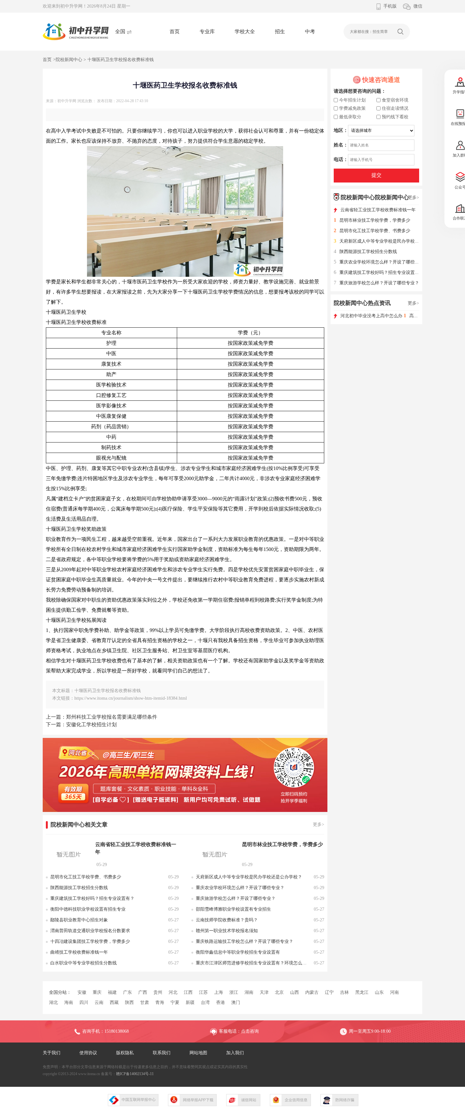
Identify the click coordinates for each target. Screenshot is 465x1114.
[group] (185, 775)
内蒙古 (312, 992)
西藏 (114, 1002)
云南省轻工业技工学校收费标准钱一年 (378, 209)
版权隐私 (125, 1052)
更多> (318, 824)
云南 (99, 1002)
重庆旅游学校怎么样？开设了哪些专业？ (376, 283)
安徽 (82, 992)
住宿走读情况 (395, 108)
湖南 (249, 992)
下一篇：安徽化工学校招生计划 (81, 724)
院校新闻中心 (69, 59)
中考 (310, 31)
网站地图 (198, 1052)
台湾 (205, 1002)
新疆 (190, 1002)
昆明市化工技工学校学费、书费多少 (372, 230)
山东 (379, 992)
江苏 (203, 992)
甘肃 (144, 1002)
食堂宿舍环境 (395, 100)
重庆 (97, 992)
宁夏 (174, 1002)
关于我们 (51, 1052)
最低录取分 (350, 116)
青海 (159, 1002)
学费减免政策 (352, 108)
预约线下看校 (395, 116)
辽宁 (329, 992)
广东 (127, 992)
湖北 (53, 1002)
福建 (112, 992)
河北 (173, 992)
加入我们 (235, 1052)
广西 (142, 992)
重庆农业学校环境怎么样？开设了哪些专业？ (381, 262)
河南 (394, 992)
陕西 (129, 1002)
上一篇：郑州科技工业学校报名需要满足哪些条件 (101, 717)
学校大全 (245, 31)
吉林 (344, 992)
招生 (280, 31)
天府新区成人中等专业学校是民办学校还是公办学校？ (390, 241)
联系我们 (161, 1052)
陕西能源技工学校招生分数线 (365, 251)
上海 (218, 992)
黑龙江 (362, 992)
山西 (294, 992)
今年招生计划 (352, 100)
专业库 (207, 31)
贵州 (157, 992)
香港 (220, 1002)
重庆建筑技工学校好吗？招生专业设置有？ (379, 272)
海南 (68, 1002)
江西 (188, 992)
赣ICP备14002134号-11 (135, 1074)
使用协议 (88, 1052)
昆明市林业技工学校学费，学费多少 (372, 220)
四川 (83, 1002)
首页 (175, 31)
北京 (279, 992)
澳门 (235, 1002)
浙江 (233, 992)
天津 (264, 992)
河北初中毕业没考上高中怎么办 (372, 315)
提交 (376, 175)
